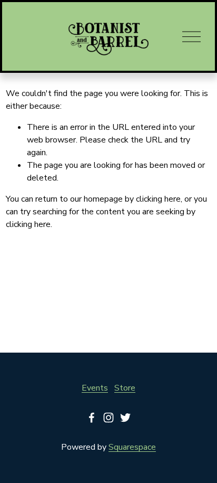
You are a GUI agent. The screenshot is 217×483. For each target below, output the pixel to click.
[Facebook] (91, 417)
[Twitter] (125, 417)
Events (95, 388)
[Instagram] (108, 417)
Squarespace (132, 447)
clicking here (158, 199)
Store (124, 388)
